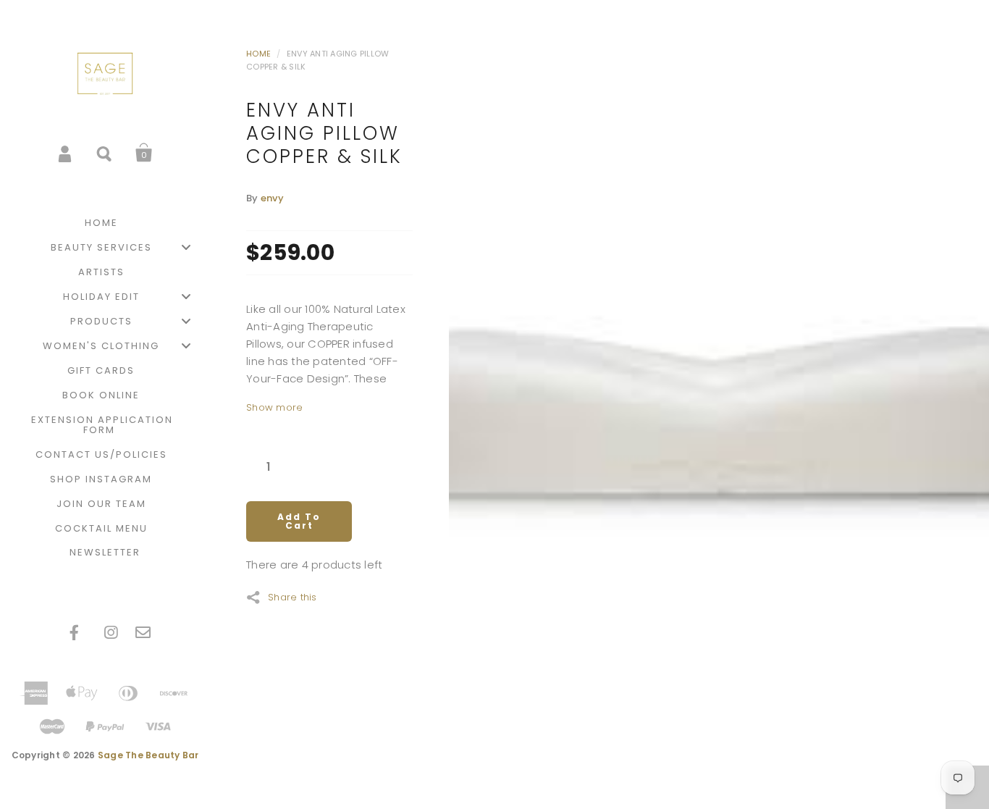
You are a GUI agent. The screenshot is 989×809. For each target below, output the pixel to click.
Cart (144, 153)
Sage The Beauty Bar (148, 755)
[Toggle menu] (186, 247)
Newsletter (105, 552)
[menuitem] (105, 223)
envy (272, 198)
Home (258, 53)
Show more (274, 407)
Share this (292, 596)
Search (105, 153)
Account (66, 153)
